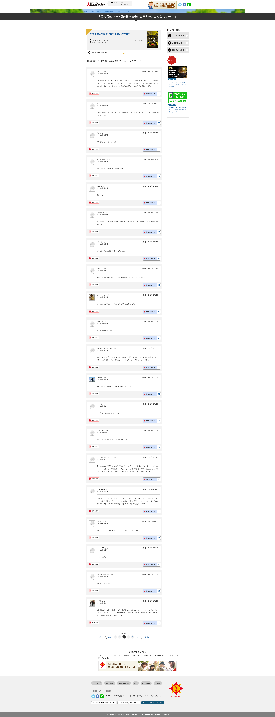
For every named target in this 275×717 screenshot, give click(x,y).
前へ (109, 637)
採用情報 (157, 683)
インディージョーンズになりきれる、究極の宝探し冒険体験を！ (177, 84)
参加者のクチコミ (156, 696)
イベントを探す (130, 696)
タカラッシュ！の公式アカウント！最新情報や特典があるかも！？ (177, 110)
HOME (108, 696)
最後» (147, 637)
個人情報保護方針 (124, 683)
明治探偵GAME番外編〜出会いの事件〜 (110, 33)
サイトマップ (97, 683)
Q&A (135, 683)
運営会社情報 (110, 683)
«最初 (101, 637)
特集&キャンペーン (143, 696)
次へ (138, 637)
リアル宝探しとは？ (118, 696)
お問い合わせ (146, 683)
